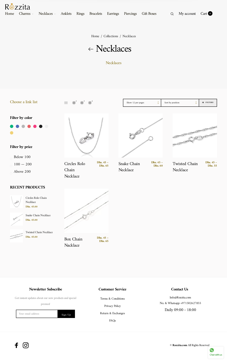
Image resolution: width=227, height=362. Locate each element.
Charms (24, 13)
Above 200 (22, 171)
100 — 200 (23, 164)
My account (187, 13)
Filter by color (21, 118)
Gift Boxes (149, 13)
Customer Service (112, 289)
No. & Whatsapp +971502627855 (180, 303)
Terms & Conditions (112, 299)
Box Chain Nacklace (73, 242)
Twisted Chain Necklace (39, 232)
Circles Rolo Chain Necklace (36, 199)
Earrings (113, 13)
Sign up (66, 315)
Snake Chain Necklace (38, 215)
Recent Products (27, 187)
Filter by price (21, 147)
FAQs (112, 320)
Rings (80, 13)
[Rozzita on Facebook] (16, 345)
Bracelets (95, 13)
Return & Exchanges (112, 313)
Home (9, 13)
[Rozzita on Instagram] (26, 345)
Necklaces (46, 13)
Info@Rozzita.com (180, 297)
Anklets (66, 13)
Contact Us (179, 289)
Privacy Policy (112, 306)
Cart (206, 13)
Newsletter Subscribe (45, 289)
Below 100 (22, 157)
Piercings (130, 13)
